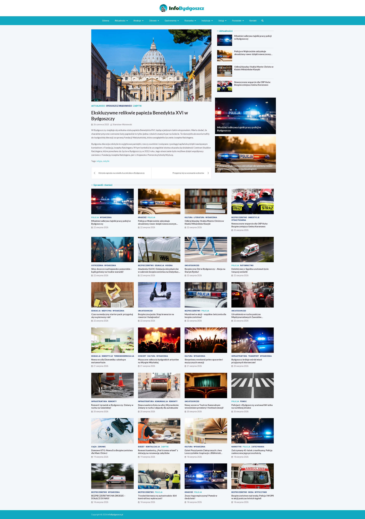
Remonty (112, 401)
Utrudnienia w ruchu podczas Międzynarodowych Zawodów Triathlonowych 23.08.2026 (246, 317)
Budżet (141, 447)
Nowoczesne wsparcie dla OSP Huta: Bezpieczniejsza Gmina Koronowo (252, 83)
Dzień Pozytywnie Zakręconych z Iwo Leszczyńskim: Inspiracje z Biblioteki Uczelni (203, 453)
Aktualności (120, 21)
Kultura (188, 217)
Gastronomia (170, 21)
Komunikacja (161, 401)
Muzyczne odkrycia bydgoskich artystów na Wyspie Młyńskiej (158, 361)
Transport (253, 356)
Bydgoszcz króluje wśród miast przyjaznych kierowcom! (246, 361)
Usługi (221, 21)
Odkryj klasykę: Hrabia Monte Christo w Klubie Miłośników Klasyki (253, 68)
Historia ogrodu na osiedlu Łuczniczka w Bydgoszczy (122, 173)
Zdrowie (153, 21)
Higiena (169, 265)
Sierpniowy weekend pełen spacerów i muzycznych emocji (204, 361)
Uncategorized (192, 265)
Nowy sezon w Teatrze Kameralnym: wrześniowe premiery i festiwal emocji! (204, 406)
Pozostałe (236, 21)
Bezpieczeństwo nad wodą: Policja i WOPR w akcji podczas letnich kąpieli (252, 497)
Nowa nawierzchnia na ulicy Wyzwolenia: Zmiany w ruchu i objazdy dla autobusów (158, 406)
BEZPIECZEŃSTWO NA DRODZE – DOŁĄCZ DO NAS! (108, 497)
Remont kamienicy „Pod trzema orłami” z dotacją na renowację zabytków (158, 451)
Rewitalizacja (153, 447)
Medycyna (106, 311)
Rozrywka (188, 21)
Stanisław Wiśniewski (122, 124)
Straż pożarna (238, 220)
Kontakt (253, 21)
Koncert (142, 356)
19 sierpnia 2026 (101, 457)
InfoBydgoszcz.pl (115, 514)
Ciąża (94, 447)
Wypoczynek (261, 492)
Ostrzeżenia (97, 265)
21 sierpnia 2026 (101, 366)
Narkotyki (236, 447)
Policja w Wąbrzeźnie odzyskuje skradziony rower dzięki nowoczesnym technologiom (253, 54)
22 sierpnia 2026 (101, 227)
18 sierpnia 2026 (194, 457)
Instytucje (206, 21)
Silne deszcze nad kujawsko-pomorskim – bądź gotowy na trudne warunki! (111, 270)
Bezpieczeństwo (239, 217)
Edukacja (159, 265)
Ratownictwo (247, 265)
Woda (251, 492)
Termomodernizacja (124, 356)
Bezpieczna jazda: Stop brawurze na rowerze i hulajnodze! (156, 315)
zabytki (106, 161)
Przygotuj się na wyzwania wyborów (188, 173)
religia (99, 161)
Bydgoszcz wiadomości (119, 106)
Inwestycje (253, 217)
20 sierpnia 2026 (241, 366)
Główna (105, 21)
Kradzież (142, 217)
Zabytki (137, 106)
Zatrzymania (257, 447)
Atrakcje (137, 21)
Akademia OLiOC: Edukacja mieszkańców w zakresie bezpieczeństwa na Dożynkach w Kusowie (159, 272)
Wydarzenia (105, 217)
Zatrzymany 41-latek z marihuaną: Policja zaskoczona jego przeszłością (251, 451)
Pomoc (243, 401)
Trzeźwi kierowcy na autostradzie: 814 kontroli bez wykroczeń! (157, 497)
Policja (95, 217)
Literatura (199, 217)
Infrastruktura (239, 356)
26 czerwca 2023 (101, 124)
